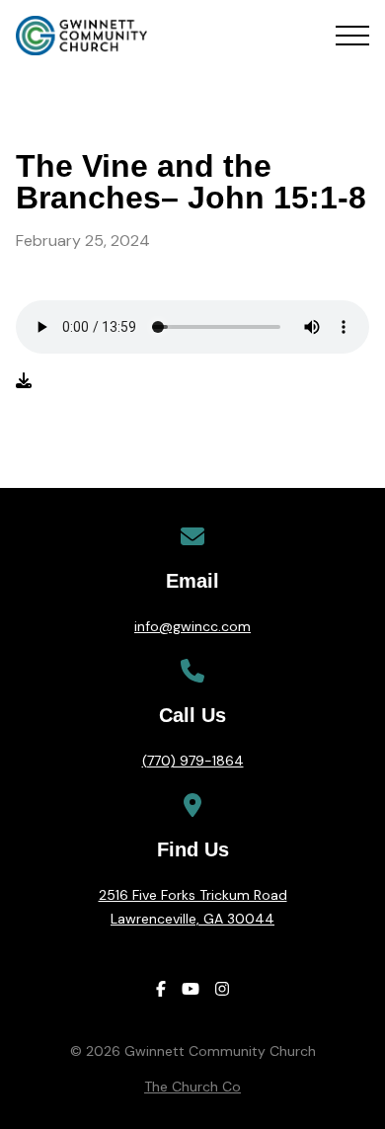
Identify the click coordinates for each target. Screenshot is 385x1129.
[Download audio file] (24, 381)
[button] (352, 35)
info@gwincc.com (192, 626)
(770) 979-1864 (193, 760)
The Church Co (192, 1086)
